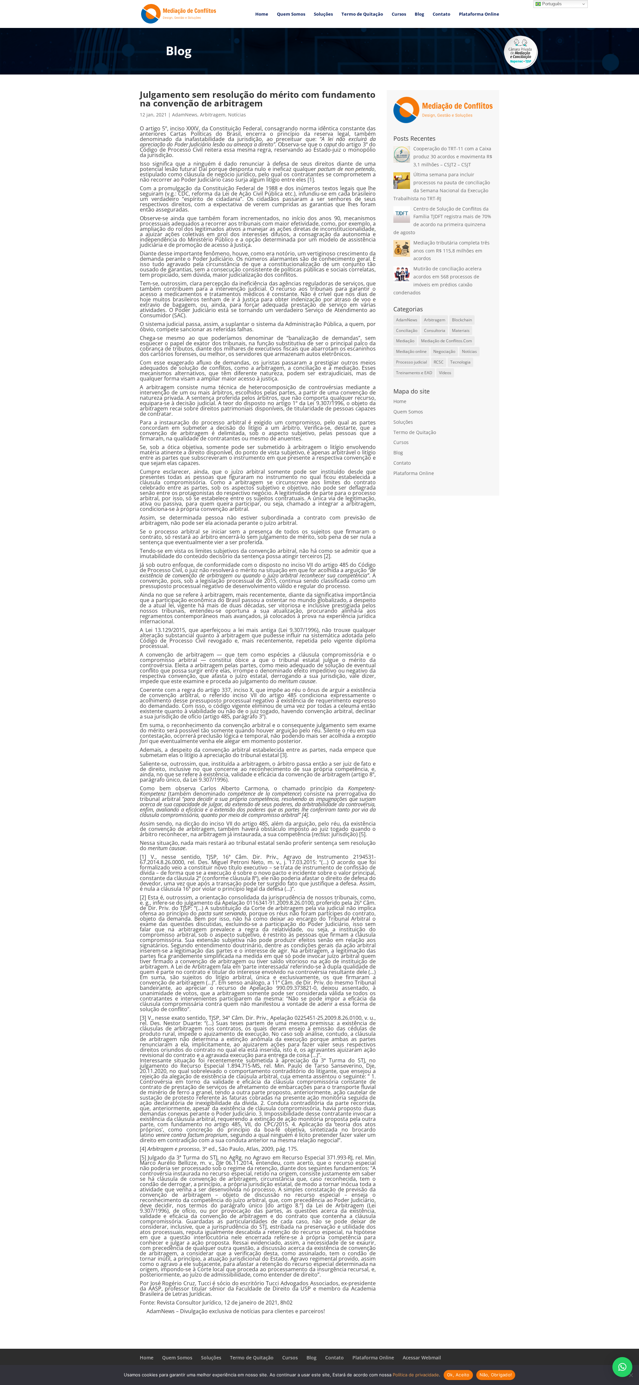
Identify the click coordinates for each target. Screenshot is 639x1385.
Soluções (323, 14)
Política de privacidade (416, 1374)
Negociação (444, 351)
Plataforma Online (479, 14)
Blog (419, 14)
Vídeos (445, 373)
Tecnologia (460, 362)
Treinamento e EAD (414, 373)
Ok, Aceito (458, 1374)
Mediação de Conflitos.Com (446, 341)
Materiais (461, 330)
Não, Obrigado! (496, 1374)
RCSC (439, 362)
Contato (441, 14)
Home (261, 14)
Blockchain (462, 320)
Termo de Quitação (362, 14)
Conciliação (406, 330)
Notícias (237, 114)
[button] (622, 1367)
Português (551, 3)
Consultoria (434, 330)
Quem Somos (291, 14)
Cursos (399, 14)
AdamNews (184, 114)
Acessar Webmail (422, 1357)
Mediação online (411, 351)
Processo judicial (411, 362)
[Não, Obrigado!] (630, 1375)
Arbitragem (212, 114)
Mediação (405, 341)
